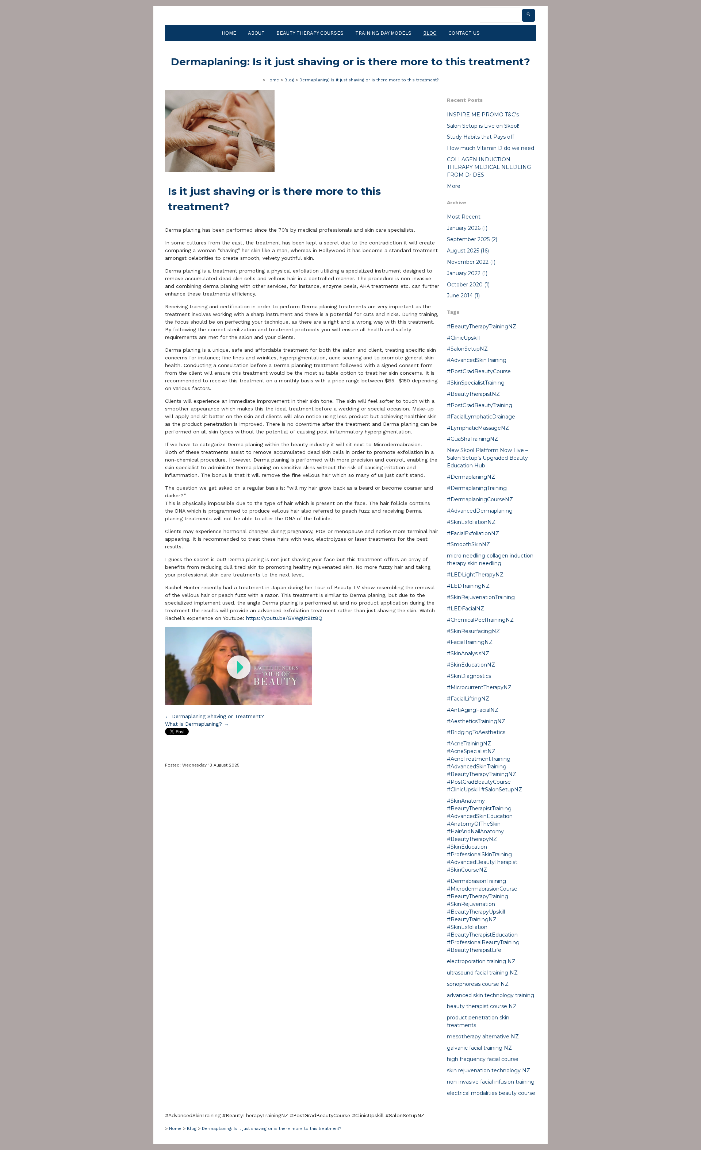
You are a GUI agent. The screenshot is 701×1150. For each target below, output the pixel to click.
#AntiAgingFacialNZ (472, 710)
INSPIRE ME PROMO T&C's (483, 114)
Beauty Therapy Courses (310, 33)
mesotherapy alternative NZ (483, 1036)
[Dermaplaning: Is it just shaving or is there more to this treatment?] (220, 170)
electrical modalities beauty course (491, 1093)
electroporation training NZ (481, 961)
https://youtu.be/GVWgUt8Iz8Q (284, 618)
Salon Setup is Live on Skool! (483, 126)
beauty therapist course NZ (482, 1006)
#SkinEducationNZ (471, 664)
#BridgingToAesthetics (476, 732)
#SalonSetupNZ (467, 349)
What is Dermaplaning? (197, 724)
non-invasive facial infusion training (491, 1081)
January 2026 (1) (467, 228)
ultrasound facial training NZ (482, 972)
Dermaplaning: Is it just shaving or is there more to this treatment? (368, 79)
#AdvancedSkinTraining (476, 360)
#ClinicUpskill (463, 338)
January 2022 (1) (467, 273)
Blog (430, 33)
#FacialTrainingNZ (470, 642)
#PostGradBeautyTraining (479, 405)
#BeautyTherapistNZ (473, 394)
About (256, 33)
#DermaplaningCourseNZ (480, 499)
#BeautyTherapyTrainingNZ (481, 326)
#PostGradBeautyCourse (479, 371)
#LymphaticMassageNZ (478, 428)
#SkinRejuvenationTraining (481, 597)
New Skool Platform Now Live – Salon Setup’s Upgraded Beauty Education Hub (487, 458)
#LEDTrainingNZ (468, 586)
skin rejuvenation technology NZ (488, 1070)
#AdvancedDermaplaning (480, 511)
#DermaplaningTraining (477, 488)
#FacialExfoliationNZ (473, 533)
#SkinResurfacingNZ (473, 631)
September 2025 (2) (472, 239)
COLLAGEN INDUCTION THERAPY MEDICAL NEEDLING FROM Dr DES (489, 167)
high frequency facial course (482, 1059)
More (453, 186)
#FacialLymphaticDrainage (481, 416)
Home (229, 33)
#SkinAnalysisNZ (468, 653)
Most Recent (463, 216)
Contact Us (464, 33)
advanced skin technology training (490, 995)
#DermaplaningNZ (471, 477)
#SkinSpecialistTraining (476, 382)
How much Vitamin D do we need (490, 148)
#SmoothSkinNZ (468, 544)
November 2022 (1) (471, 262)
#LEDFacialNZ (465, 608)
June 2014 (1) (463, 295)
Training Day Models (383, 33)
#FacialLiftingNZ (468, 698)
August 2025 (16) (468, 250)
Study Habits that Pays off (480, 137)
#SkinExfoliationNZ (471, 522)
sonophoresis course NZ (478, 984)
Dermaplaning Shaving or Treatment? (214, 716)
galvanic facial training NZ (479, 1048)
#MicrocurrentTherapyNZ (479, 687)
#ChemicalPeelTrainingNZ (480, 620)
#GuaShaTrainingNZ (472, 439)
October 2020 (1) (468, 284)
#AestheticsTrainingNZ (476, 721)
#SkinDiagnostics (469, 676)
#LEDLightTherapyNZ (475, 574)
